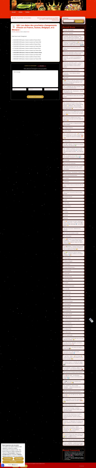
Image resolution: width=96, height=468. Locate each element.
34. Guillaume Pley (67, 329)
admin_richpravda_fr (17, 31)
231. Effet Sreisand (67, 316)
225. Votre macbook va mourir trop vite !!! (72, 391)
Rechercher (65, 18)
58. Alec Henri (66, 202)
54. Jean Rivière (66, 264)
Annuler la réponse (42, 65)
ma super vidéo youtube (68, 30)
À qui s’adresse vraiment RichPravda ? (71, 70)
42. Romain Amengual (68, 301)
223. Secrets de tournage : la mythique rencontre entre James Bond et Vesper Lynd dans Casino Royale (72, 409)
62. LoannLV (66, 178)
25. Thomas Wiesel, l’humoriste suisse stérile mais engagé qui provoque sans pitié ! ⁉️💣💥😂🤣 (73, 400)
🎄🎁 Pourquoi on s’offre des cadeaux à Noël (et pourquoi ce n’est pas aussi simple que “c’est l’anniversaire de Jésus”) (73, 82)
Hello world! (65, 77)
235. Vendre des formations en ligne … (71, 233)
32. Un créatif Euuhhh (67, 335)
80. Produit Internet (67, 99)
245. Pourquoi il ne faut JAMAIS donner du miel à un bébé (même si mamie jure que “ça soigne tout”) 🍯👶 (73, 113)
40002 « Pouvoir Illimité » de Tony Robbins (22, 18)
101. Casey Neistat (67, 236)
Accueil (14, 12)
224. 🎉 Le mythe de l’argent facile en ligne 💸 (73, 439)
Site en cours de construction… (69, 163)
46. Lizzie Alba (66, 288)
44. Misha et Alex (66, 295)
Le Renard (65, 215)
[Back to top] (93, 465)
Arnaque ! (68, 459)
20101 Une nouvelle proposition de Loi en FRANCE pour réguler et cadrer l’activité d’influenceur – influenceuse (47, 19)
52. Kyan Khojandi (67, 270)
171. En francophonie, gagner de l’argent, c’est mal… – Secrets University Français (74, 458)
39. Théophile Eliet (67, 310)
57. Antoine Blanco (67, 205)
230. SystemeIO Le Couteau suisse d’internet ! (73, 372)
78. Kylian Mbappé (67, 130)
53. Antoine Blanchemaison (69, 267)
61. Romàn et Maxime (68, 189)
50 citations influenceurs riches (69, 404)
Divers (28, 31)
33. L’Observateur (67, 332)
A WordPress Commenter (70, 452)
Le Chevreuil (66, 181)
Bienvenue (65, 218)
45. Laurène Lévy (67, 292)
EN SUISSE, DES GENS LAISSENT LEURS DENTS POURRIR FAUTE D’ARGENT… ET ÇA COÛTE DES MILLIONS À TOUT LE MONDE (73, 38)
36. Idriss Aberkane (67, 322)
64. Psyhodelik (66, 160)
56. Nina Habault (66, 258)
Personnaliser (7, 458)
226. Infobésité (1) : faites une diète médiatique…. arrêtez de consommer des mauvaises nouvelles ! (72, 387)
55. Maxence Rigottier (67, 261)
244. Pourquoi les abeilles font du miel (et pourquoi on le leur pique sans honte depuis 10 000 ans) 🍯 (73, 119)
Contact (27, 12)
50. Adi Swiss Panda (67, 276)
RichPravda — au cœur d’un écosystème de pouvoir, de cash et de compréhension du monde (72, 58)
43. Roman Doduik (67, 298)
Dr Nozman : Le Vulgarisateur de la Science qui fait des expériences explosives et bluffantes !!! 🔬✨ (73, 422)
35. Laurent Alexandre (68, 325)
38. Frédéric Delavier (67, 313)
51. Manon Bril (66, 273)
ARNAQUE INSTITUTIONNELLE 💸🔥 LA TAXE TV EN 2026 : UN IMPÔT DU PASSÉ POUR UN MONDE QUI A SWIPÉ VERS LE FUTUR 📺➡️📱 (73, 43)
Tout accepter (13, 461)
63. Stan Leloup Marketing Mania (70, 175)
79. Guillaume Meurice (68, 127)
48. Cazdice (65, 282)
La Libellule (65, 212)
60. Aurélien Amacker (67, 196)
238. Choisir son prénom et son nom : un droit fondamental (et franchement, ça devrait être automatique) (72, 168)
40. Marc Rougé (66, 307)
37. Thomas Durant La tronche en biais (71, 319)
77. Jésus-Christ (66, 141)
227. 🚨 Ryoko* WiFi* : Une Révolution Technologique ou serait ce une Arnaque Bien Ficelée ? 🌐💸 (72, 377)
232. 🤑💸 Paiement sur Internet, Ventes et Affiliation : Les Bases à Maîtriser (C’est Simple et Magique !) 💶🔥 (73, 254)
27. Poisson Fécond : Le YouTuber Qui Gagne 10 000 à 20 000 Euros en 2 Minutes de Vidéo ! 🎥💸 (73, 363)
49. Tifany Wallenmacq (68, 279)
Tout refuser (19, 458)
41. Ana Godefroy (67, 304)
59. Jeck (65, 199)
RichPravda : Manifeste (68, 33)
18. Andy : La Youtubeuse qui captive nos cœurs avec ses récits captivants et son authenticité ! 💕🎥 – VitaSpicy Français (74, 454)
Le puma (65, 209)
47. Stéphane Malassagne (68, 285)
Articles (20, 12)
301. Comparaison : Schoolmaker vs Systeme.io (73, 172)
